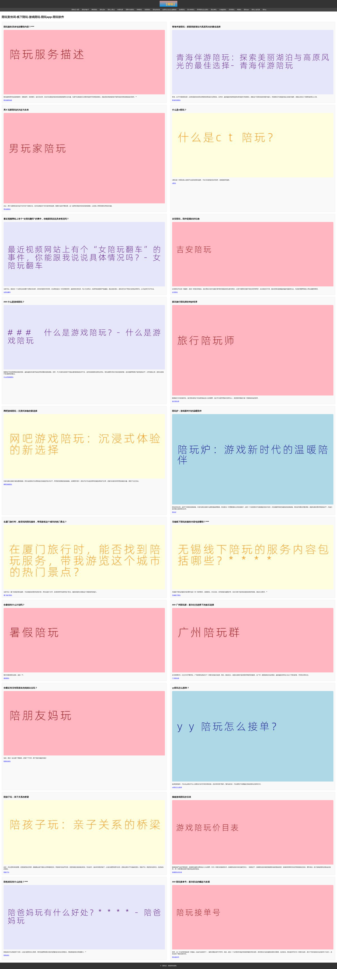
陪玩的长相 (156, 9)
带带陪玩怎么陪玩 (202, 9)
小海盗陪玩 (222, 9)
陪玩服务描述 (8, 100)
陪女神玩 (214, 9)
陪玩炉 (174, 512)
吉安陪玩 (175, 292)
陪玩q (264, 9)
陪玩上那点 (111, 9)
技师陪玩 (182, 9)
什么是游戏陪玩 (8, 377)
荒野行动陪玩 (130, 9)
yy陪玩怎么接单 (177, 787)
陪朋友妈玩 (7, 761)
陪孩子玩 (6, 872)
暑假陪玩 (6, 678)
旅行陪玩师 (175, 401)
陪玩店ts (102, 9)
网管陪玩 (94, 9)
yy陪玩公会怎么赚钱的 (169, 9)
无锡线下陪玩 (176, 595)
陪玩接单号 (175, 957)
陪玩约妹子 (85, 9)
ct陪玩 (174, 183)
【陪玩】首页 (75, 9)
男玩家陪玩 (7, 209)
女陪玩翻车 (7, 292)
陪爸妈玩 (6, 955)
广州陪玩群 (175, 678)
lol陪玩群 (120, 9)
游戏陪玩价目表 (177, 872)
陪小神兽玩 (190, 9)
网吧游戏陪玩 (8, 484)
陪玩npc (246, 9)
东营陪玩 (147, 9)
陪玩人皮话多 (256, 9)
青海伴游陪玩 (176, 100)
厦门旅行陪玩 (8, 595)
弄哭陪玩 (231, 9)
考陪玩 (239, 9)
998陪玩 (139, 9)
